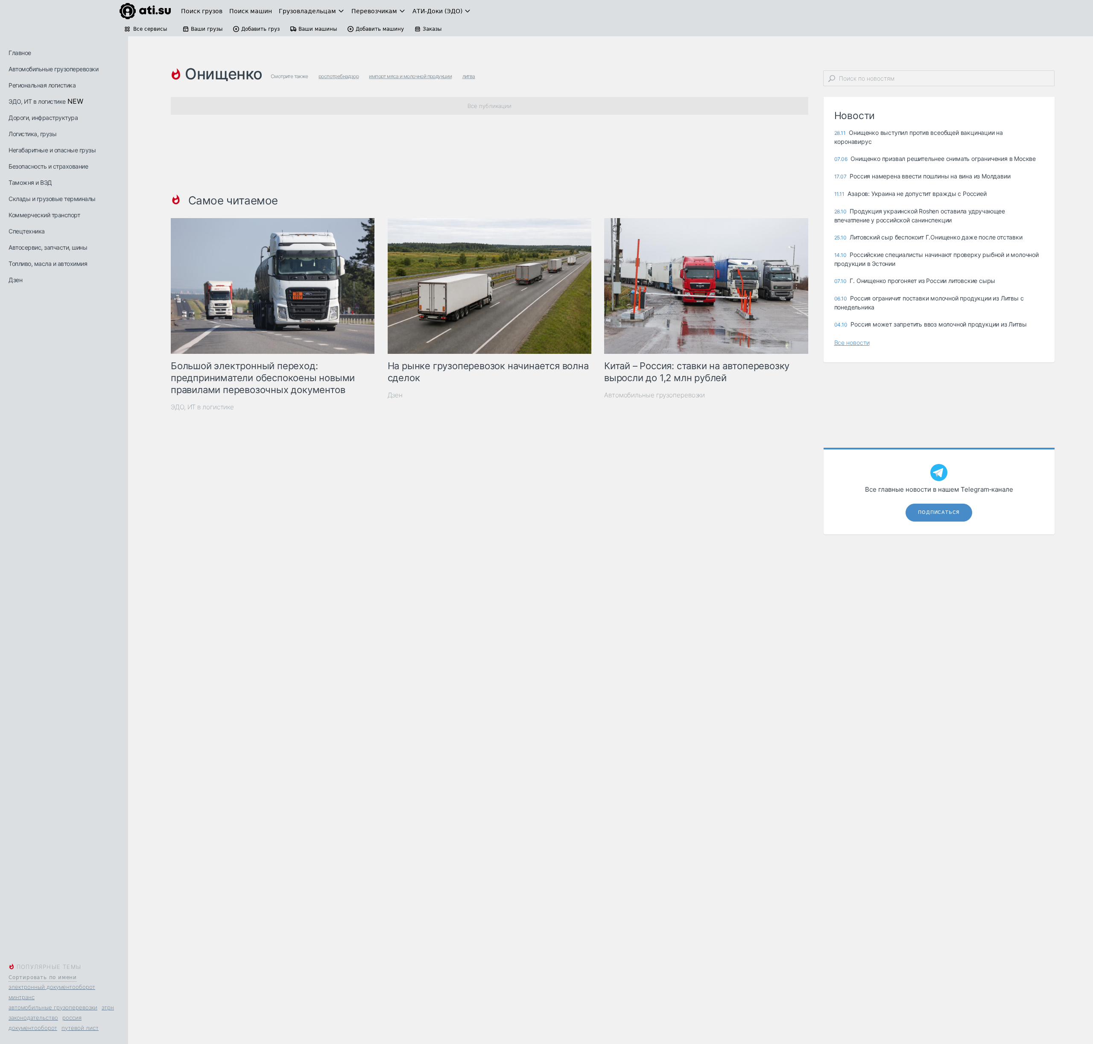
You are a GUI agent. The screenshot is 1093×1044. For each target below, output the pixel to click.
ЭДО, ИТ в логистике (37, 101)
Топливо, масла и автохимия (48, 263)
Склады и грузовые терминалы (52, 198)
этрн (108, 1007)
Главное (20, 52)
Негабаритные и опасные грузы (52, 150)
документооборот (33, 1027)
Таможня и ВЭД (30, 182)
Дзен (15, 279)
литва (468, 76)
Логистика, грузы (32, 133)
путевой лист (80, 1027)
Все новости (852, 342)
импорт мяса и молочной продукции (410, 76)
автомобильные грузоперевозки (53, 1007)
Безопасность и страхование (48, 166)
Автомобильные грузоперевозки (53, 69)
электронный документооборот (52, 986)
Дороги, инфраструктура (43, 117)
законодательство (33, 1017)
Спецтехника (27, 231)
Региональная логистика (42, 85)
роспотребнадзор (339, 76)
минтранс (22, 997)
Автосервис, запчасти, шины (48, 247)
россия (72, 1017)
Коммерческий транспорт (44, 215)
